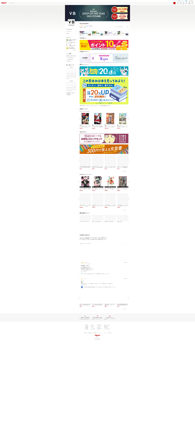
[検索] (174, 6)
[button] (191, 3)
